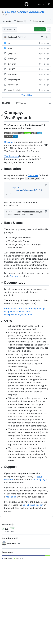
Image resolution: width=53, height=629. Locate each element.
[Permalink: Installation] (2, 168)
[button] (46, 184)
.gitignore (12, 53)
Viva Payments (11, 156)
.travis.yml (12, 64)
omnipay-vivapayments (31, 12)
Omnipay (8, 142)
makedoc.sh (13, 85)
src (9, 43)
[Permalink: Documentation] (2, 282)
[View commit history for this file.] (47, 37)
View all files (26, 95)
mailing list (11, 496)
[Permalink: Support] (2, 466)
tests (10, 48)
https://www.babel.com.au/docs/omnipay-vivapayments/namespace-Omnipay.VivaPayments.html (24, 311)
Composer (33, 175)
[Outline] (49, 103)
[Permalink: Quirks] (2, 321)
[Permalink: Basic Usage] (2, 222)
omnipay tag (39, 479)
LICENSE (11, 69)
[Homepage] (26, 4)
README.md (13, 74)
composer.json (14, 79)
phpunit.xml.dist (14, 90)
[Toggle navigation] (4, 4)
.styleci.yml (12, 59)
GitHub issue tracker (32, 505)
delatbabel (10, 12)
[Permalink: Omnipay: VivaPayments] (2, 115)
